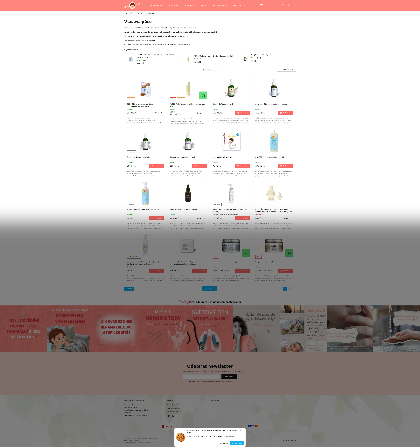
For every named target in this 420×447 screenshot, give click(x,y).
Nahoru (130, 289)
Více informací (229, 437)
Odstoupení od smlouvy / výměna (135, 415)
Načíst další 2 (209, 289)
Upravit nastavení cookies (131, 440)
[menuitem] (157, 5)
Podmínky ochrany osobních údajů (136, 410)
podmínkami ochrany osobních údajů (219, 382)
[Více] (261, 5)
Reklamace (127, 413)
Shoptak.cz (147, 442)
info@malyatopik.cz (173, 409)
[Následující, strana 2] (289, 289)
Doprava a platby (130, 405)
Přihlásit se (229, 377)
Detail (157, 113)
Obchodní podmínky (131, 407)
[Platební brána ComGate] (167, 426)
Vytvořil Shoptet (290, 440)
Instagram (173, 416)
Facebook (168, 416)
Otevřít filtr (286, 70)
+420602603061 (172, 411)
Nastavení (224, 443)
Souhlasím (238, 443)
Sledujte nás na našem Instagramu (218, 302)
